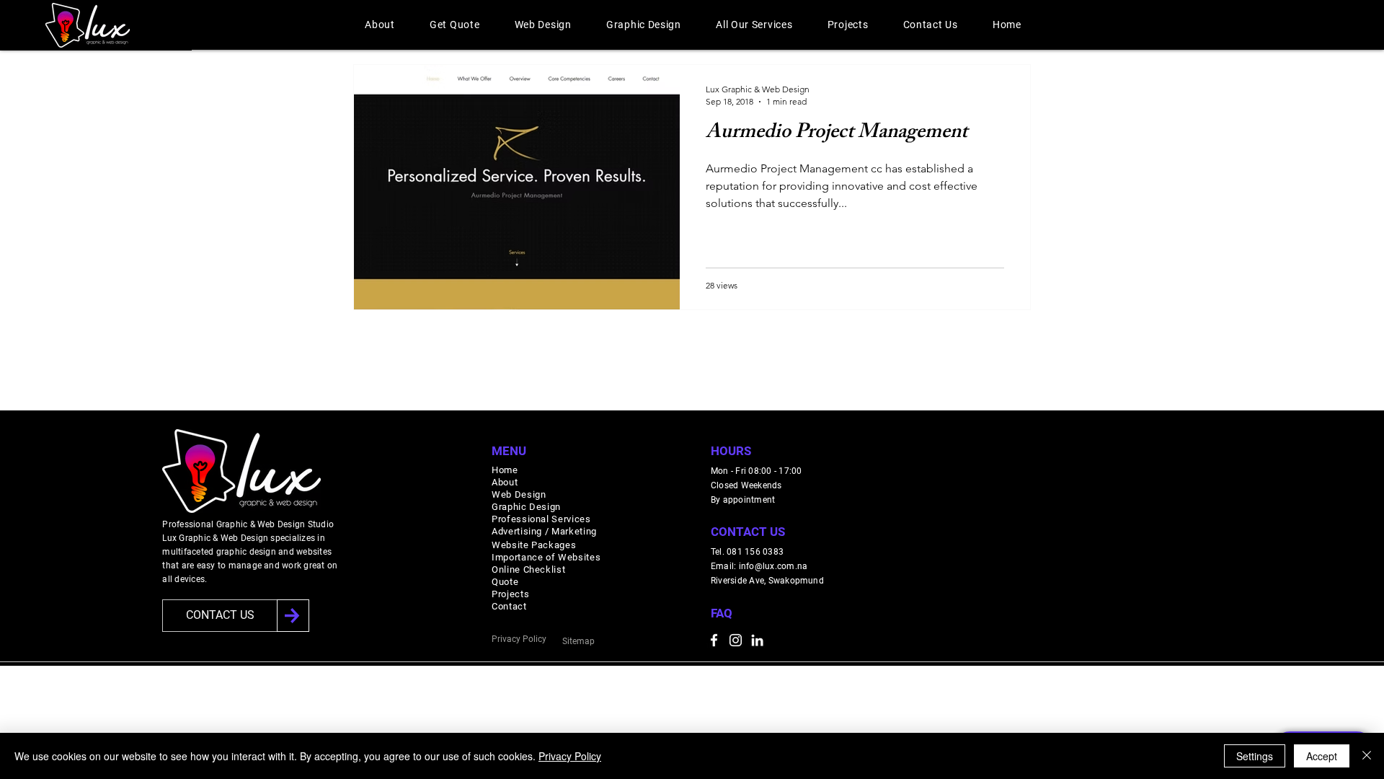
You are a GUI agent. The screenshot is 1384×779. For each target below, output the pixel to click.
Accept (1321, 756)
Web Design (519, 494)
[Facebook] (714, 640)
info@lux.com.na (773, 566)
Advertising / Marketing (544, 531)
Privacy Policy (569, 756)
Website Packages (534, 545)
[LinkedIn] (757, 640)
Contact (509, 606)
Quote (505, 581)
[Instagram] (735, 640)
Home (505, 470)
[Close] (1366, 755)
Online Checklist (528, 569)
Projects (510, 594)
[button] (379, 25)
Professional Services (541, 519)
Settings (1254, 756)
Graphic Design (526, 506)
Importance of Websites (546, 557)
